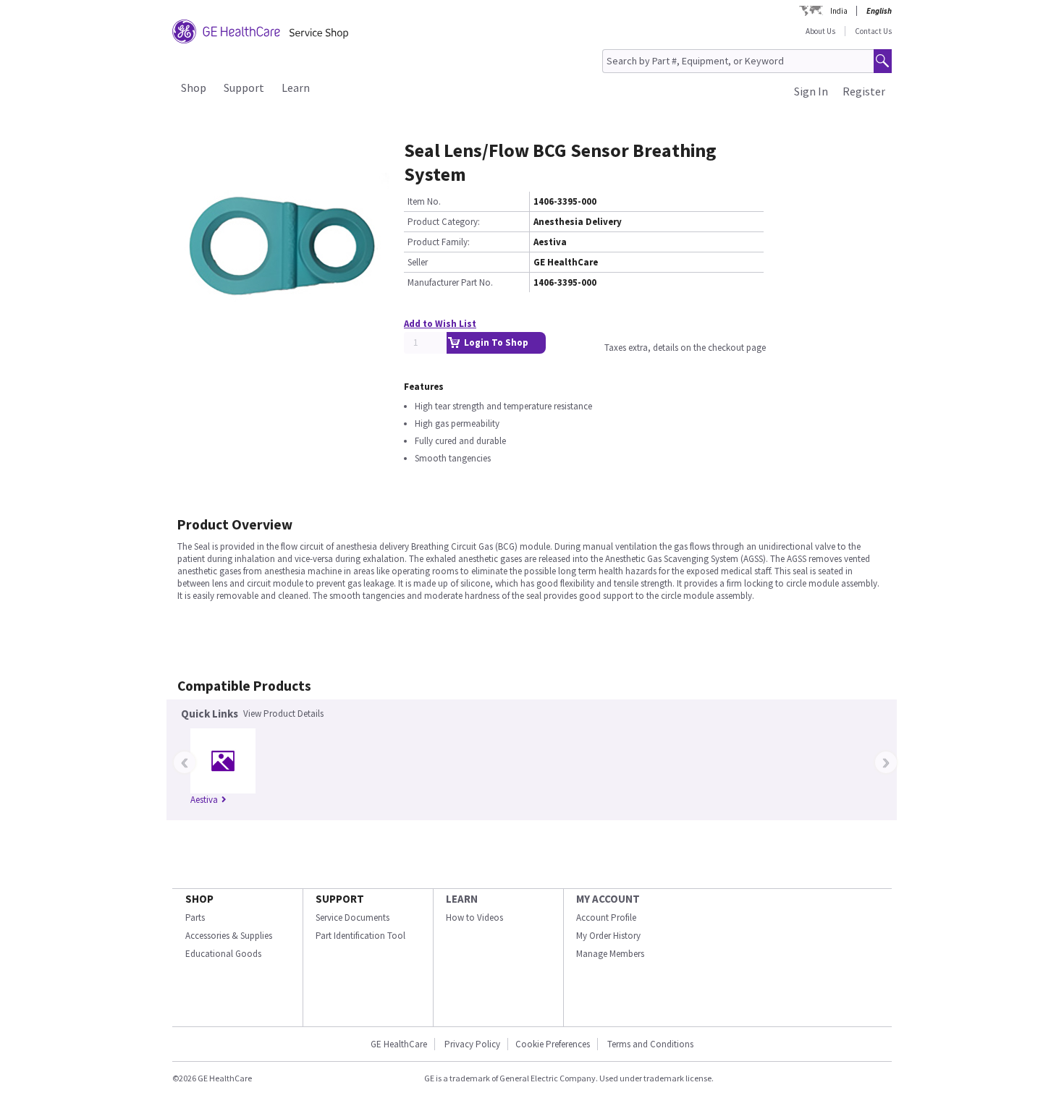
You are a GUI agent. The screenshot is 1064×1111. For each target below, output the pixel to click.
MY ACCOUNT (608, 899)
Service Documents (352, 917)
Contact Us (873, 31)
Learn (296, 87)
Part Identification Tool (360, 935)
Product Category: (444, 222)
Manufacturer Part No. (450, 282)
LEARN (462, 899)
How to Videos (474, 917)
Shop (193, 87)
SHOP (199, 899)
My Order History (608, 935)
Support (244, 87)
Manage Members (610, 954)
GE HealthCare (399, 1044)
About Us (820, 31)
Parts (195, 917)
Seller (418, 262)
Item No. (424, 201)
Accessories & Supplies (228, 935)
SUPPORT (340, 899)
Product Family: (439, 242)
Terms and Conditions (650, 1044)
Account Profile (606, 917)
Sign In (811, 91)
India (839, 11)
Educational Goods (223, 954)
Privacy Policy (472, 1044)
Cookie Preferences (552, 1044)
